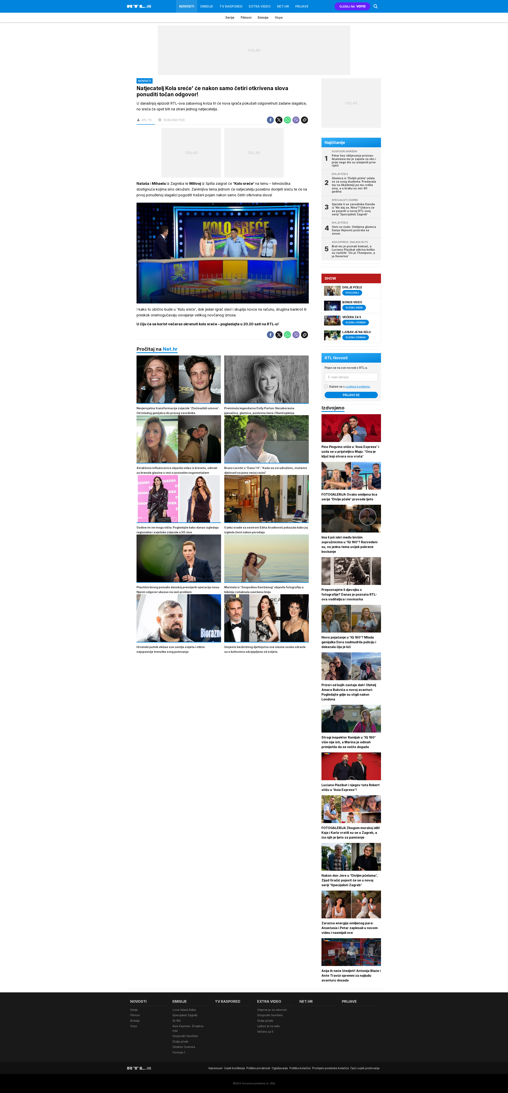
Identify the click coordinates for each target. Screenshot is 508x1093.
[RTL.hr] (139, 6)
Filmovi (246, 17)
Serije (229, 17)
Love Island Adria (184, 1010)
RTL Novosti (336, 357)
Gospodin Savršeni (185, 1036)
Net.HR (283, 6)
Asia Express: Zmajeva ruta (187, 1028)
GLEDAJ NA (347, 6)
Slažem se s (349, 386)
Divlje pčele (180, 1041)
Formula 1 (178, 1052)
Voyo (279, 17)
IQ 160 (176, 1021)
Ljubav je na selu (268, 1026)
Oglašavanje (280, 1068)
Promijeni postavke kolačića (330, 1068)
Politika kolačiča (300, 1068)
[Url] (304, 120)
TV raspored (230, 6)
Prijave (302, 6)
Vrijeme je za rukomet (272, 1010)
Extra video (260, 6)
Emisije (206, 6)
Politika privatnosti (258, 1068)
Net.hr (170, 349)
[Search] (375, 6)
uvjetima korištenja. (357, 386)
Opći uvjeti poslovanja (364, 1068)
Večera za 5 (265, 1031)
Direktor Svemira (183, 1047)
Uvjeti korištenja (234, 1068)
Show (330, 278)
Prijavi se (351, 395)
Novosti (186, 6)
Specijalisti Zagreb (184, 1015)
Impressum (215, 1068)
